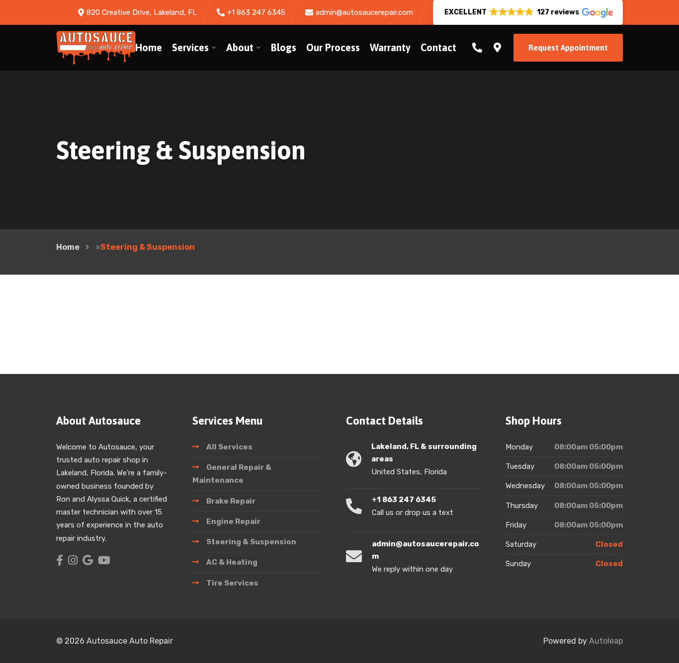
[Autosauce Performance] (96, 48)
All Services (229, 446)
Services (190, 47)
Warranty (390, 47)
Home (148, 47)
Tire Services (232, 583)
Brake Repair (230, 501)
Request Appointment (568, 47)
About (240, 47)
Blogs (283, 47)
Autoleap (606, 641)
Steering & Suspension (251, 541)
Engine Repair (233, 521)
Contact (438, 47)
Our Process (333, 47)
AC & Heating (231, 562)
